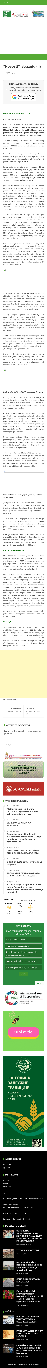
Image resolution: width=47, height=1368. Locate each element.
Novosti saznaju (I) (14, 710)
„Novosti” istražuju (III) (33, 711)
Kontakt (6, 1183)
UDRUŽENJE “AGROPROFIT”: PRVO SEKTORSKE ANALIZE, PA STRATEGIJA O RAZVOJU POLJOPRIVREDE (29, 1236)
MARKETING (7, 1186)
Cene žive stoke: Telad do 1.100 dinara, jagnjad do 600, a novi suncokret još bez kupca (29, 1349)
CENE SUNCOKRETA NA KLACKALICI (19, 824)
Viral (25, 1364)
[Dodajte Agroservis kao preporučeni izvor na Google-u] (23, 97)
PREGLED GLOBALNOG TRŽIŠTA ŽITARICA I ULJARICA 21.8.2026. (23, 851)
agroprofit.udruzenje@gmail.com (20, 1207)
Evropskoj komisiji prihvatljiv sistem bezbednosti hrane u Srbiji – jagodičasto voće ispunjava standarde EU (24, 838)
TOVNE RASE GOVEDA (27, 1250)
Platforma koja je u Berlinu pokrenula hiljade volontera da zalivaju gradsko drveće (22, 811)
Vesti (14, 700)
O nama (6, 1180)
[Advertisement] (23, 38)
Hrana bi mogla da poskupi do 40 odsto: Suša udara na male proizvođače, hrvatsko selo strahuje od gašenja (25, 888)
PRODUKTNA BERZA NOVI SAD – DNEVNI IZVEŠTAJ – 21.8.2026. (23, 874)
